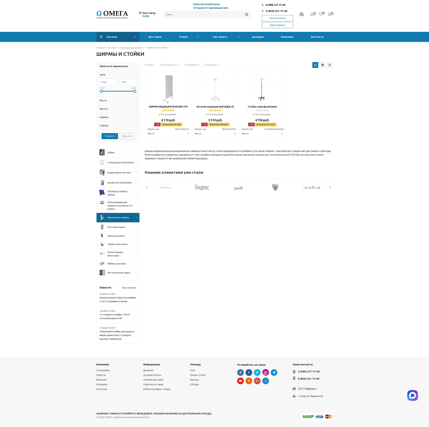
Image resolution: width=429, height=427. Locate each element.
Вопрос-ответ (198, 375)
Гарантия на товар (153, 384)
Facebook (249, 372)
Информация (151, 364)
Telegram (274, 372)
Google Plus (257, 381)
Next (330, 187)
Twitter (257, 372)
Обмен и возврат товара (156, 389)
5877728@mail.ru (307, 388)
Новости (101, 375)
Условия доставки (153, 379)
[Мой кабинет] (301, 14)
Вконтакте (240, 372)
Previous (147, 187)
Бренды (194, 379)
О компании (102, 370)
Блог (193, 370)
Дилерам (148, 370)
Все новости (129, 287)
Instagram (265, 372)
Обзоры (194, 384)
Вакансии (101, 379)
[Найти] (247, 14)
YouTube (240, 381)
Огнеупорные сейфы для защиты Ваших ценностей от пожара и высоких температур (117, 335)
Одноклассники (249, 381)
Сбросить (127, 136)
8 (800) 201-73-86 (276, 11)
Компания (102, 364)
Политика (101, 389)
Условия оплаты (152, 375)
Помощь (195, 364)
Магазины (101, 384)
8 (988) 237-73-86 (275, 4)
